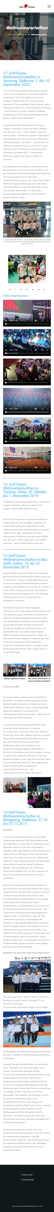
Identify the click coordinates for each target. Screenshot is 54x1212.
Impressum (27, 1174)
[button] (6, 269)
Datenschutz (28, 1179)
